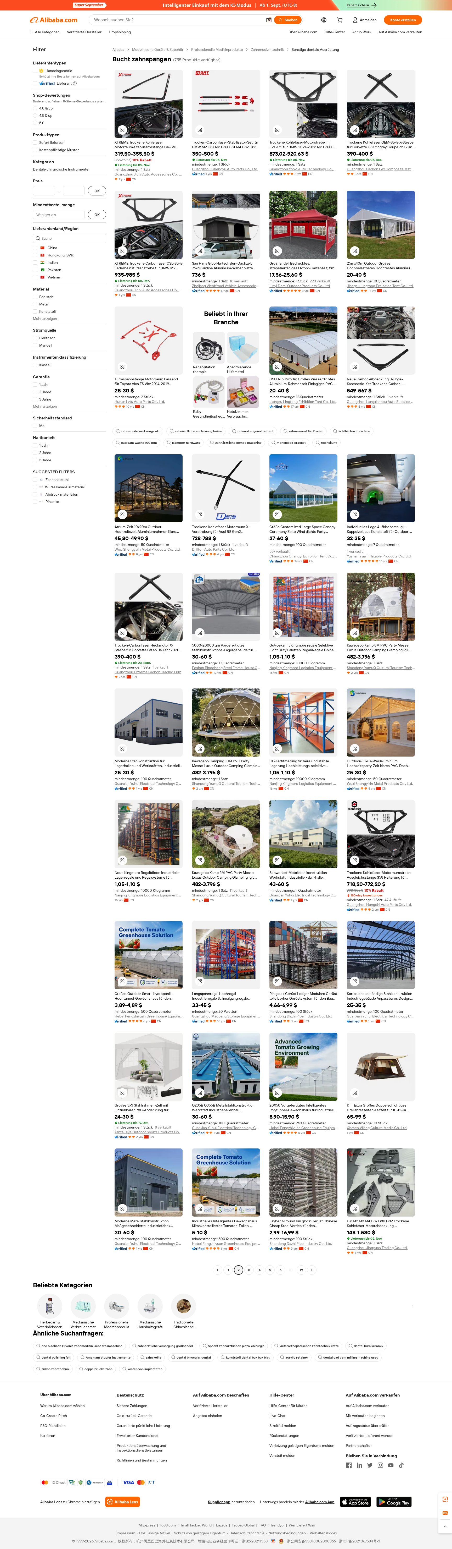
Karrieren (47, 1435)
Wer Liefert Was (302, 1525)
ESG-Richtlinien (53, 1426)
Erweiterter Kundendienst (138, 1435)
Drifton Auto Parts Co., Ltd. (213, 549)
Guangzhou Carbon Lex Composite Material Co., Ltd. (381, 169)
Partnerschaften (359, 1445)
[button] (269, 20)
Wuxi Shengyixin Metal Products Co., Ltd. (147, 549)
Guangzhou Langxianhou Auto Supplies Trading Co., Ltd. (381, 401)
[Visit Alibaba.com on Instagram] (380, 1465)
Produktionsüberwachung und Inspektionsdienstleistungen (141, 1447)
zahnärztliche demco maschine (238, 443)
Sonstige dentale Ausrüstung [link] (315, 49)
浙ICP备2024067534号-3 (359, 1541)
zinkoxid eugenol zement (255, 431)
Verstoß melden (282, 1455)
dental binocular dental (194, 1357)
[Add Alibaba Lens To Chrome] (122, 1502)
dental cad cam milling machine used (350, 1357)
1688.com (168, 1525)
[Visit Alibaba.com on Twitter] (370, 1465)
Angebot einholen (207, 1416)
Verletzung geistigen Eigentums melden (301, 1445)
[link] (445, 1499)
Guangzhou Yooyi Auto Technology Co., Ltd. (303, 169)
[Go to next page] (312, 1270)
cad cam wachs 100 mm (139, 443)
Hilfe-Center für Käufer (288, 1406)
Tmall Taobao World (196, 1525)
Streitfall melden (282, 1426)
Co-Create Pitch (53, 1416)
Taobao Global (243, 1525)
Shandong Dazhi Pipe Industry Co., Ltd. (300, 1016)
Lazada (221, 1525)
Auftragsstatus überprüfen (367, 1426)
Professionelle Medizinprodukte (217, 49)
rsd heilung (329, 443)
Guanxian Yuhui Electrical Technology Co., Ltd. (149, 783)
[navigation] (69, 660)
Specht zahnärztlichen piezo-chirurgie (236, 1346)
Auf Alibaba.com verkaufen (367, 1406)
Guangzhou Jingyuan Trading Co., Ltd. (377, 1248)
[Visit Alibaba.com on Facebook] (349, 1465)
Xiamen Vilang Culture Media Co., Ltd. (377, 1128)
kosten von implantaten (145, 1369)
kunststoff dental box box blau (248, 1357)
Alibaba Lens (51, 1502)
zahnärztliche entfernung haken (198, 431)
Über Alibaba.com (55, 1395)
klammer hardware (186, 443)
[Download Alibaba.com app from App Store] (355, 1502)
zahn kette (153, 1357)
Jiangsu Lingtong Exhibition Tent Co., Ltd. (380, 286)
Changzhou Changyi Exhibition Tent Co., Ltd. (303, 556)
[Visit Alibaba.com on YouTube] (391, 1465)
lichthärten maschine (354, 431)
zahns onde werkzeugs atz (140, 431)
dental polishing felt (56, 1357)
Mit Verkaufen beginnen (365, 1416)
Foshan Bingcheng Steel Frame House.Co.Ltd (226, 668)
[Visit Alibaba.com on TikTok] (401, 1465)
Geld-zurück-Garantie (134, 1416)
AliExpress (147, 1525)
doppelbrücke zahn (98, 1369)
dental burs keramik (368, 1346)
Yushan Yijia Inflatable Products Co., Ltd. (379, 556)
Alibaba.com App (320, 1502)
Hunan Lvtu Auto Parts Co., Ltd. (140, 401)
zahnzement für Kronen (306, 431)
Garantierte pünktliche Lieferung (143, 1426)
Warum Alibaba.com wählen (62, 1406)
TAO (262, 1525)
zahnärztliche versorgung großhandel (165, 1346)
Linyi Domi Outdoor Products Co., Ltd (299, 286)
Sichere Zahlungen (132, 1406)
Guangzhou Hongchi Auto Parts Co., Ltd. (379, 904)
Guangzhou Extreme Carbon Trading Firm (148, 672)
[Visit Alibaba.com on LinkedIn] (359, 1465)
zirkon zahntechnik (55, 1369)
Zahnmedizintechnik (267, 49)
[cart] (341, 21)
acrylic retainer (296, 1357)
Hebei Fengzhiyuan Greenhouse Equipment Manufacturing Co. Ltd (149, 1016)
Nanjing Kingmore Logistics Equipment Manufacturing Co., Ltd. (303, 668)
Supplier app (219, 1502)
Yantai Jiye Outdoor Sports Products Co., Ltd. (149, 1132)
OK (97, 191)
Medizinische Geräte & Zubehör (157, 49)
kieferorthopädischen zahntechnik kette (309, 1346)
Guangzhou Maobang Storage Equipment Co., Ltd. (226, 1016)
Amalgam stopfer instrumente (108, 1357)
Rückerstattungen (284, 1435)
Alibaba (118, 49)
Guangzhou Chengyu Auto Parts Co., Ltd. (225, 169)
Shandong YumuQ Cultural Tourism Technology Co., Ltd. (381, 668)
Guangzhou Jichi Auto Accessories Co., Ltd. (149, 174)
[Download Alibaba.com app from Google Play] (394, 1502)
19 (301, 1270)
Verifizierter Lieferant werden (369, 1435)
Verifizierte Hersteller (210, 1406)
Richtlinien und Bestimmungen (142, 1460)
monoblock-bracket (291, 443)
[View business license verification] (273, 1541)
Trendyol (277, 1525)
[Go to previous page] (217, 1270)
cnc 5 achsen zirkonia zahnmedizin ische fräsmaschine (82, 1346)
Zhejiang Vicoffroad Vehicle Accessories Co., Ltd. (226, 286)
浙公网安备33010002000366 (311, 1541)
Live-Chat (277, 1416)
